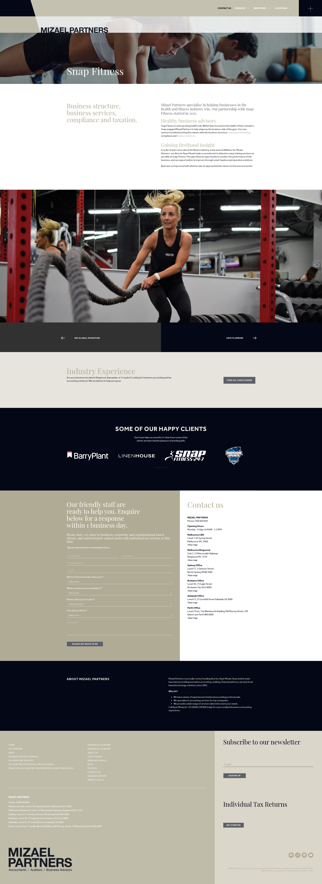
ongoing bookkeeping (239, 132)
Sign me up (234, 775)
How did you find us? (77, 610)
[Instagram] (297, 855)
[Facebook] (291, 855)
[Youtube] (310, 855)
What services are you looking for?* (85, 588)
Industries (260, 8)
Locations (281, 8)
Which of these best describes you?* (85, 577)
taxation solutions (186, 135)
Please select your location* (81, 599)
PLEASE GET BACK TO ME (85, 644)
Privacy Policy (296, 868)
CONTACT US (224, 8)
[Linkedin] (304, 855)
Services (240, 8)
